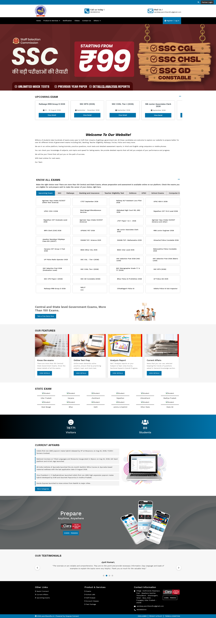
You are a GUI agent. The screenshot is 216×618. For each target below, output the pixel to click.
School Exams (157, 193)
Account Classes (92, 601)
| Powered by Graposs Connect (67, 616)
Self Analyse (90, 598)
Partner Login (207, 2)
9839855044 (141, 609)
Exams (88, 591)
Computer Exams (176, 193)
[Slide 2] (104, 87)
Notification (67, 20)
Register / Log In (172, 20)
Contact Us (86, 20)
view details (44, 373)
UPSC (144, 193)
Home (38, 20)
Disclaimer (142, 616)
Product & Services (50, 20)
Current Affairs (42, 594)
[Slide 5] (116, 87)
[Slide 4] (112, 87)
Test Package (91, 604)
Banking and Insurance (89, 193)
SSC (59, 193)
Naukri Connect (42, 591)
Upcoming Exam (45, 193)
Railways (70, 193)
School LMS (90, 594)
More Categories (43, 489)
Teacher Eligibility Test (114, 193)
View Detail (52, 115)
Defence (132, 193)
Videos (77, 20)
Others (96, 20)
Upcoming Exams (43, 598)
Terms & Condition (172, 616)
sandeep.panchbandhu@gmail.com (150, 606)
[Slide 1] (100, 87)
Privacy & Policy (155, 616)
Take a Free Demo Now (45, 316)
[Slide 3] (108, 87)
